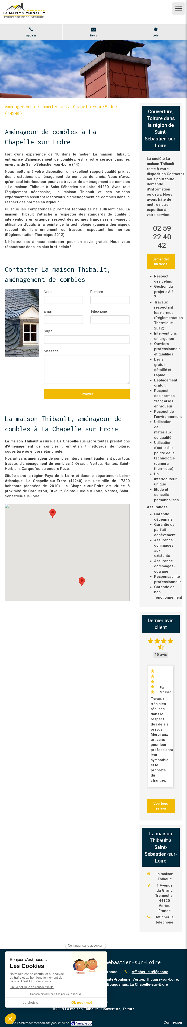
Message (51, 351)
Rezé (64, 468)
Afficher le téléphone (165, 919)
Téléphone (98, 311)
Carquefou (31, 468)
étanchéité (53, 451)
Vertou (96, 463)
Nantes (110, 463)
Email (48, 311)
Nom (48, 292)
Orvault (81, 463)
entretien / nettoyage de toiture (97, 446)
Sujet (48, 331)
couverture (14, 451)
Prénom (96, 292)
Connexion (173, 1022)
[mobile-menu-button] (178, 8)
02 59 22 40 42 (162, 237)
